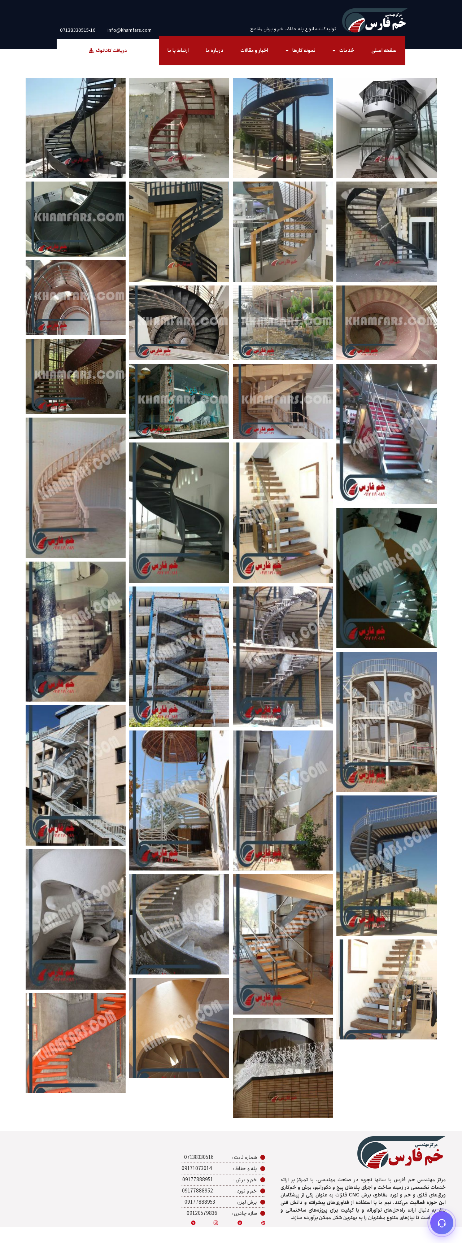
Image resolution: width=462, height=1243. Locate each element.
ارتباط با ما (178, 50)
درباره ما (214, 50)
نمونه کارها (303, 50)
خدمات (346, 50)
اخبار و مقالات (254, 50)
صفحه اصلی (384, 50)
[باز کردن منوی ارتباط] (441, 1222)
